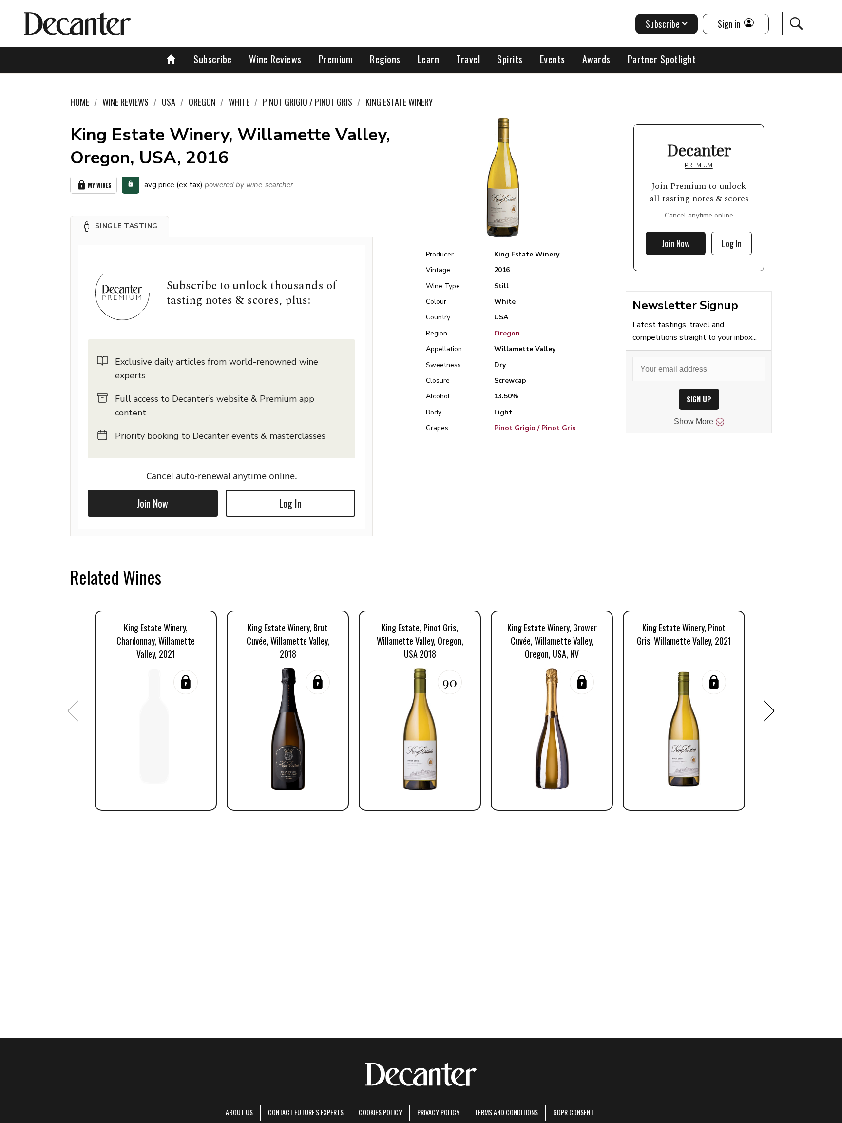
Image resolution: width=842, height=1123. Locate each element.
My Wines (100, 185)
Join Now (152, 503)
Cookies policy (380, 1112)
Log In (290, 503)
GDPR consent (573, 1112)
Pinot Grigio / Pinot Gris (534, 428)
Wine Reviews (275, 59)
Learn (429, 59)
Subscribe (212, 59)
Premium (336, 59)
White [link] (239, 102)
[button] (120, 226)
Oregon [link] (202, 102)
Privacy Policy (438, 1112)
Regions (385, 59)
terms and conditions (506, 1112)
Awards (596, 59)
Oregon (507, 333)
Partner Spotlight (662, 59)
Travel (468, 59)
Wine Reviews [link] (125, 102)
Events (552, 59)
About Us (239, 1112)
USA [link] (168, 102)
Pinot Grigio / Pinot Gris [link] (307, 102)
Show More (693, 421)
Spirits (510, 59)
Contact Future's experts (306, 1112)
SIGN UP (699, 399)
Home (79, 102)
